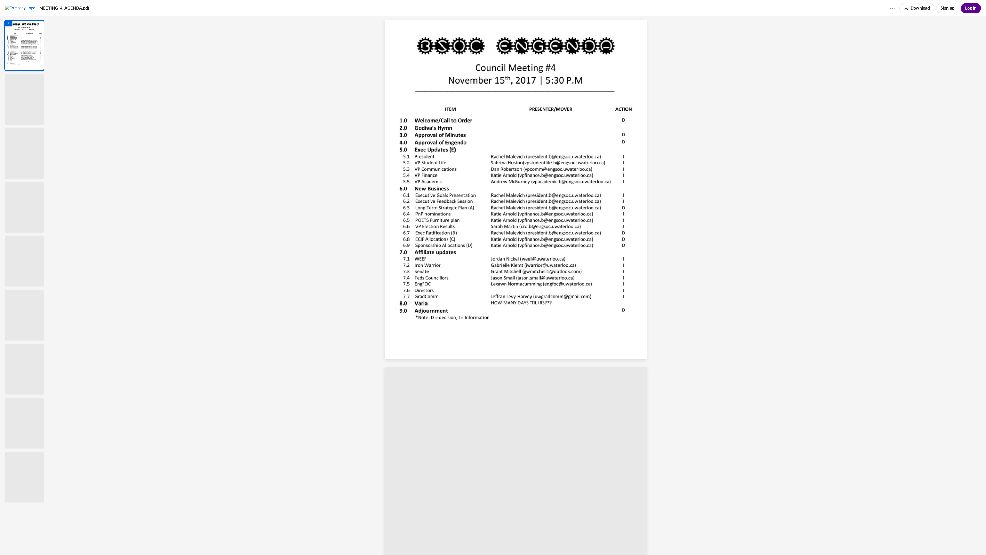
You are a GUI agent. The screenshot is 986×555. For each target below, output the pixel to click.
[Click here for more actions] (892, 8)
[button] (24, 45)
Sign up (947, 8)
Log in (970, 8)
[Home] (20, 8)
